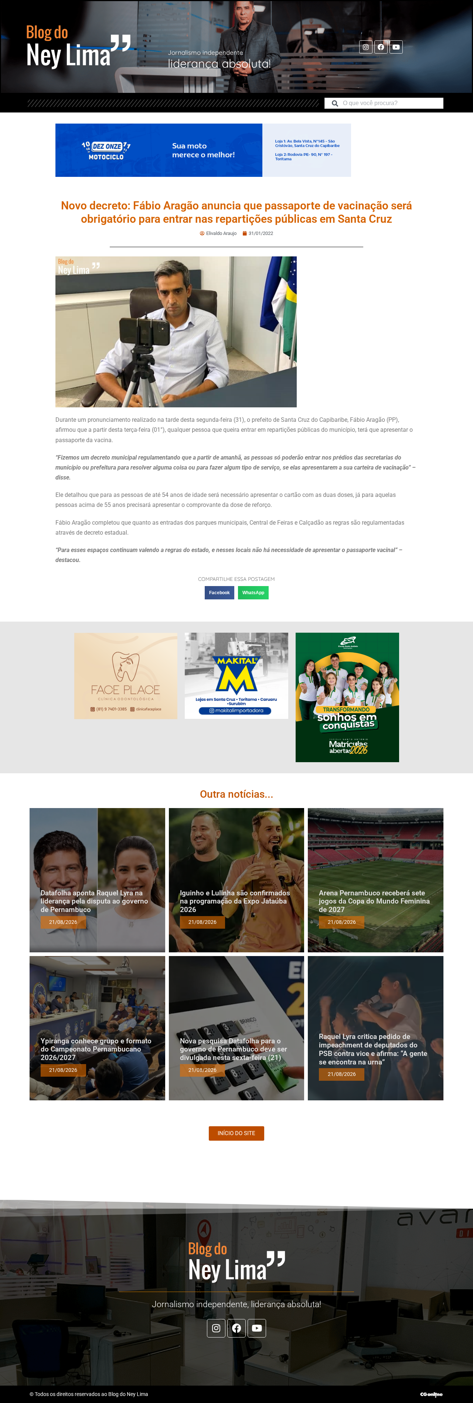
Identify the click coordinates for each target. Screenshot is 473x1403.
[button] (219, 592)
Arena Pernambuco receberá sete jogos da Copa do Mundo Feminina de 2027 (374, 901)
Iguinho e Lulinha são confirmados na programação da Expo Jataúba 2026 (235, 901)
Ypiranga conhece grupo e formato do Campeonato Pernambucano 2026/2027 (96, 1049)
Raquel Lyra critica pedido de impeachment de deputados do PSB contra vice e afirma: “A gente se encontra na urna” (373, 1049)
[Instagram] (365, 47)
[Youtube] (396, 47)
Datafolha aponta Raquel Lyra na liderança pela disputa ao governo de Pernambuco (94, 901)
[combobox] (383, 103)
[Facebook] (381, 47)
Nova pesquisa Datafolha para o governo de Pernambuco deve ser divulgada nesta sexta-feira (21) (233, 1049)
